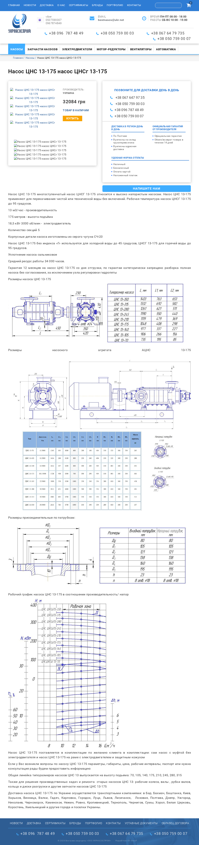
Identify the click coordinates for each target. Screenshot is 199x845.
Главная (14, 5)
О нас (61, 5)
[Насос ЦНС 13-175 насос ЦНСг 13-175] (33, 91)
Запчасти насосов (42, 49)
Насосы (16, 49)
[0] (189, 5)
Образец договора (175, 823)
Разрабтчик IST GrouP (126, 841)
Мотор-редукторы (111, 49)
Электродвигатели (77, 49)
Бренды (97, 5)
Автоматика (166, 49)
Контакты (134, 5)
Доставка (46, 5)
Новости (30, 5)
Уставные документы (141, 823)
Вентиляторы (141, 49)
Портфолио (115, 5)
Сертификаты (78, 5)
